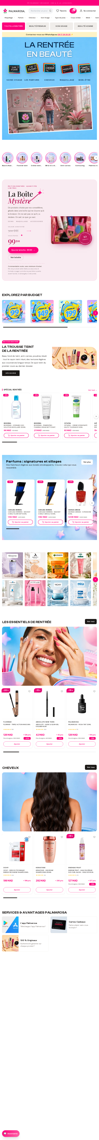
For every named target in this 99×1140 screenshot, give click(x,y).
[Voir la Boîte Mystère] (71, 230)
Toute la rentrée (13, 26)
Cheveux (33, 18)
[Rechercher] (50, 10)
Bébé (89, 18)
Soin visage (61, 26)
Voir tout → (92, 390)
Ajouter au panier (18, 435)
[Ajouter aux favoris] (29, 691)
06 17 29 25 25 (64, 34)
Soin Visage (46, 18)
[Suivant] (96, 416)
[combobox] (40, 11)
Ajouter (17, 744)
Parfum (21, 18)
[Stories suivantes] (96, 158)
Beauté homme (85, 26)
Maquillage (10, 18)
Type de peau (61, 18)
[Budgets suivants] (95, 313)
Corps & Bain (77, 18)
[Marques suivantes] (95, 579)
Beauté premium (37, 26)
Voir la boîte (16, 257)
